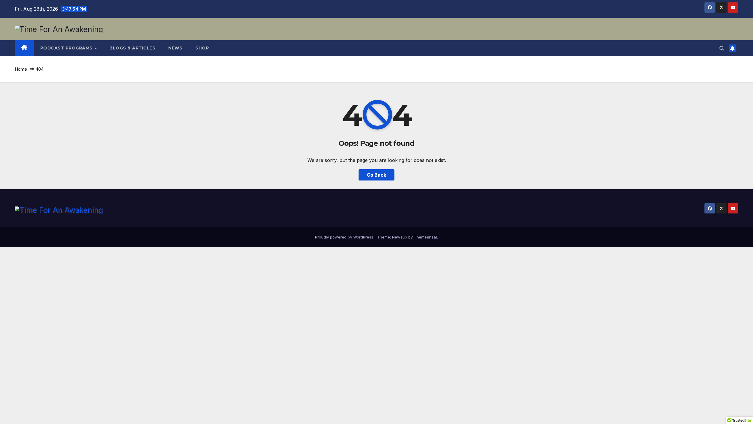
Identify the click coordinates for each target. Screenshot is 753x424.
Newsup (399, 237)
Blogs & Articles (132, 48)
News (175, 48)
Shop (202, 48)
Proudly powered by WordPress (344, 237)
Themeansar (425, 237)
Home (21, 69)
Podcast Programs (67, 48)
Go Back (376, 175)
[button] (721, 48)
